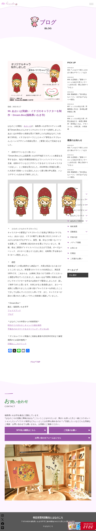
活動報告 (73, 232)
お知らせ (73, 247)
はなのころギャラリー (79, 205)
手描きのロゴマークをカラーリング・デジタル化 (28, 328)
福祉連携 (73, 226)
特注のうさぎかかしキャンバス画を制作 (24, 325)
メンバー (73, 194)
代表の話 (73, 237)
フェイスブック (14, 310)
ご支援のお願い (76, 258)
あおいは (27, 126)
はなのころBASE (77, 221)
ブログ (10, 314)
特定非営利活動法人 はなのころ (48, 517)
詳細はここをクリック (17, 343)
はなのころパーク (77, 216)
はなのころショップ (78, 199)
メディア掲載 (75, 242)
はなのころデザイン (78, 210)
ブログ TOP (35, 361)
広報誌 (73, 253)
